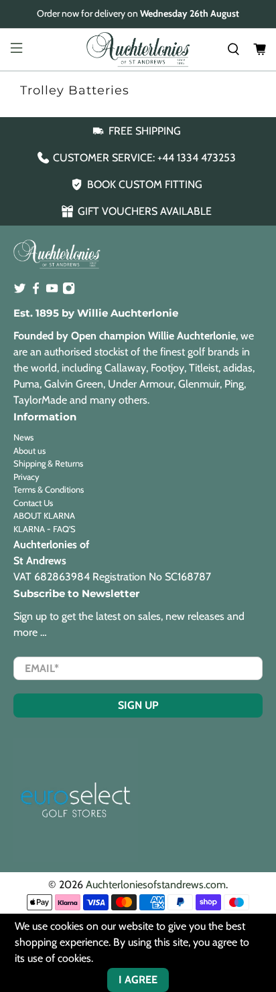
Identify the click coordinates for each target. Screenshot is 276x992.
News (23, 437)
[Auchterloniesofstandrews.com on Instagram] (68, 291)
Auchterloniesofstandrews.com (156, 884)
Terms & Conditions (48, 489)
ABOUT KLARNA (44, 515)
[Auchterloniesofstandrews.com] (138, 49)
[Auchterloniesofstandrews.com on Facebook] (35, 291)
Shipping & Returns (48, 463)
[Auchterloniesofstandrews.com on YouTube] (52, 291)
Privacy (26, 476)
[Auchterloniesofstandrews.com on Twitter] (19, 291)
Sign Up (138, 705)
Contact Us (33, 502)
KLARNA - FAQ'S (44, 528)
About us (29, 450)
